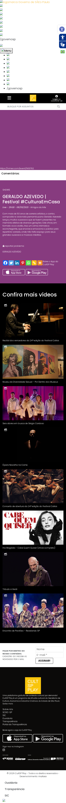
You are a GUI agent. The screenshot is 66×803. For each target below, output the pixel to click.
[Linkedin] (16, 262)
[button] (62, 29)
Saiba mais (8, 703)
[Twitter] (11, 262)
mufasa (42, 776)
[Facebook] (5, 262)
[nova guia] (14, 46)
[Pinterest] (22, 262)
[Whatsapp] (28, 262)
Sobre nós (8, 709)
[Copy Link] (34, 262)
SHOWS (6, 189)
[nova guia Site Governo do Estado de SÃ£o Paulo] (25, 2)
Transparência (10, 721)
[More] (39, 262)
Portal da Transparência (15, 724)
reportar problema (14, 246)
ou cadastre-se (56, 100)
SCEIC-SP (7, 712)
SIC (4, 715)
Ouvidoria (7, 718)
